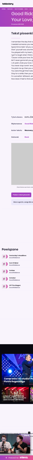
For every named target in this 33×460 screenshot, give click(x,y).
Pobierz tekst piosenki (21, 195)
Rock (26, 9)
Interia (4, 9)
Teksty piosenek (18, 9)
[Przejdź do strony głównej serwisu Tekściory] (7, 3)
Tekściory (10, 9)
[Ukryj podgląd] (29, 433)
